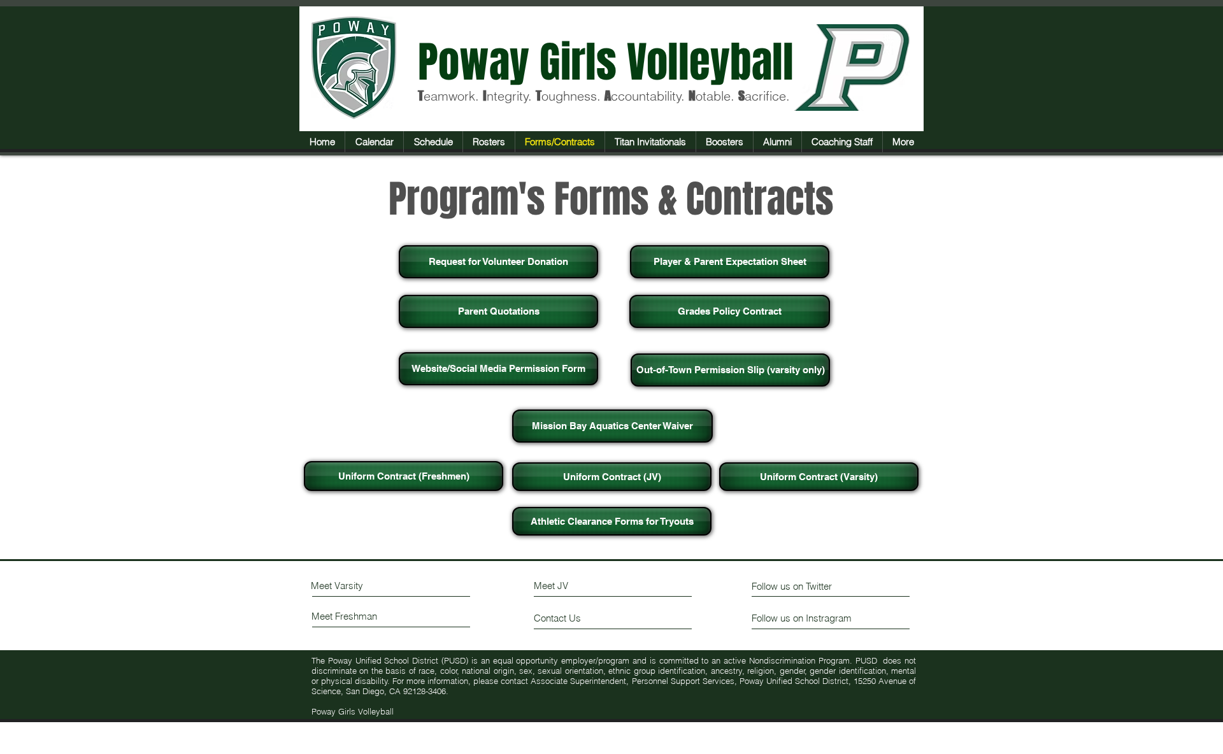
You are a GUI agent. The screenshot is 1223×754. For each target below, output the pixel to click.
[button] (433, 141)
